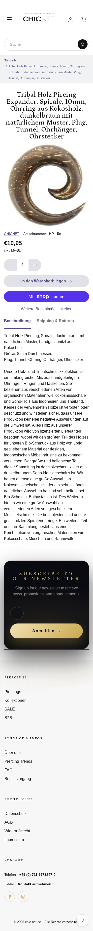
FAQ (8, 770)
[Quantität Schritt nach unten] (10, 265)
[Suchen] (83, 44)
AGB (8, 822)
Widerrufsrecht (17, 831)
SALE (9, 709)
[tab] (20, 322)
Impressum (14, 840)
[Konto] (70, 19)
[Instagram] (23, 896)
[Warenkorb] (84, 19)
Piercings (12, 692)
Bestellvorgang (17, 779)
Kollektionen (15, 700)
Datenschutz (15, 813)
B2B (8, 718)
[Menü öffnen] (9, 19)
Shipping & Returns (55, 321)
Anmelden (43, 631)
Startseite (10, 60)
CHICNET (11, 234)
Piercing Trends (18, 761)
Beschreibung (17, 321)
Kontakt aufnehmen (34, 884)
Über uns (12, 753)
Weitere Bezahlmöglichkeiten (46, 309)
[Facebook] (9, 896)
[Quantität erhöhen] (35, 265)
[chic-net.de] (39, 18)
